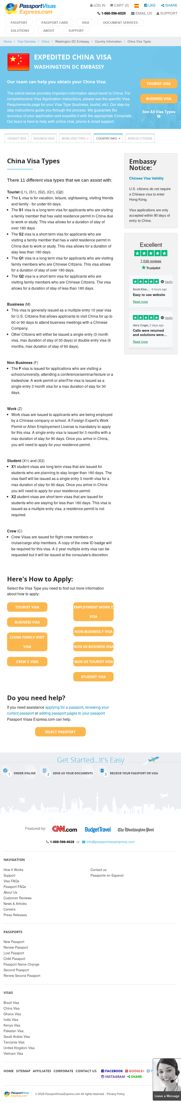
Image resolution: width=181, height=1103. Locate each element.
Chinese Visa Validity (146, 178)
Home (8, 41)
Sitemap (23, 1071)
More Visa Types (74, 138)
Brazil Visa (11, 1002)
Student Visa (93, 676)
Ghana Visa (12, 1013)
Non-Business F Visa (93, 631)
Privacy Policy (116, 1094)
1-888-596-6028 (62, 841)
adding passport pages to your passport (72, 713)
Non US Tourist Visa (93, 661)
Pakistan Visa (14, 1030)
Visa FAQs (11, 881)
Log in (99, 5)
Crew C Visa (27, 661)
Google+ (136, 1071)
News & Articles (15, 903)
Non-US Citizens (140, 138)
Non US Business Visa (94, 646)
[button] (167, 1079)
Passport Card (54, 22)
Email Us (143, 13)
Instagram (114, 1076)
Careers (10, 909)
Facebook (113, 1071)
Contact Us (86, 1071)
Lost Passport (14, 953)
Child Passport (14, 958)
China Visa (12, 1008)
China (45, 41)
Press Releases (15, 914)
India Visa (11, 1019)
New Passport (14, 941)
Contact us (98, 869)
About (48, 30)
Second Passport (16, 969)
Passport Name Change (21, 964)
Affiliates (42, 1071)
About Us (10, 892)
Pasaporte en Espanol (106, 875)
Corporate (63, 1071)
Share (170, 5)
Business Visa (158, 98)
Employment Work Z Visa (93, 612)
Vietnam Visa (13, 1053)
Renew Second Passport (22, 975)
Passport (19, 22)
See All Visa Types (158, 111)
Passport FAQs (15, 886)
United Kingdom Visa (19, 1047)
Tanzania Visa (14, 1042)
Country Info (107, 138)
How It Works (13, 869)
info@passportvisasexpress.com (110, 841)
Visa (85, 22)
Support (168, 13)
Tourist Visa (159, 83)
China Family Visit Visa (27, 642)
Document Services (120, 22)
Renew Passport (16, 947)
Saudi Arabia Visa (17, 1036)
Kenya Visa (12, 1025)
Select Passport (60, 731)
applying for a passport (64, 707)
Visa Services (26, 41)
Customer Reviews (18, 897)
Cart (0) (121, 5)
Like (151, 5)
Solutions (20, 30)
